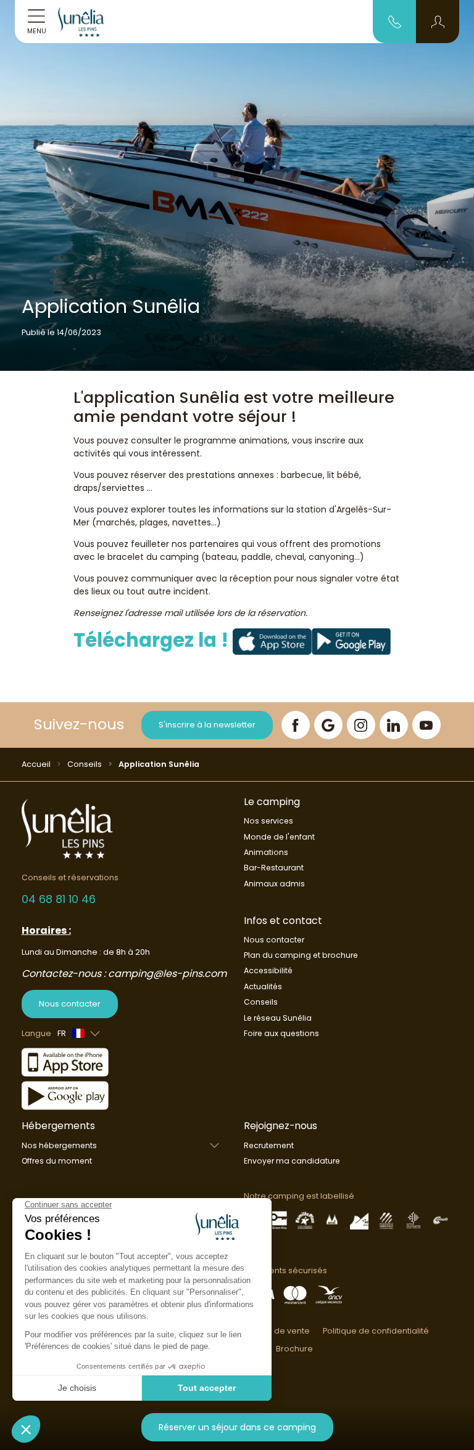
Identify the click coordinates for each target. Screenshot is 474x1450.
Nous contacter (70, 1003)
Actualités (263, 986)
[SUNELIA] (272, 640)
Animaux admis (274, 883)
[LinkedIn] (394, 725)
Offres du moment (57, 1161)
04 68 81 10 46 (59, 899)
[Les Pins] (88, 21)
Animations (266, 852)
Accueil (36, 764)
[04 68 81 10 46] (394, 21)
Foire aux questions (281, 1033)
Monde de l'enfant (279, 837)
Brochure (294, 1348)
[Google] (328, 725)
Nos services (268, 821)
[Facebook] (295, 725)
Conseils (84, 764)
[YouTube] (426, 725)
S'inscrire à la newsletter (207, 724)
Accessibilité (268, 970)
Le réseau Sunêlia (278, 1018)
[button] (437, 21)
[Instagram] (361, 725)
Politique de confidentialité (376, 1331)
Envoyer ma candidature (292, 1161)
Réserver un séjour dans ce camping (237, 1427)
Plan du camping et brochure (301, 955)
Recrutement (269, 1145)
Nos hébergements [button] (59, 1145)
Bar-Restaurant (274, 867)
